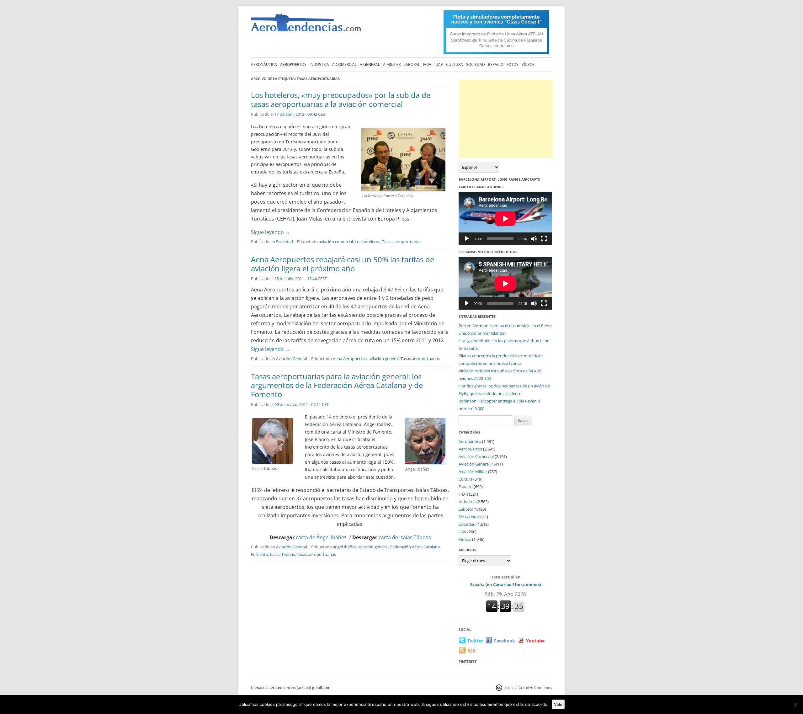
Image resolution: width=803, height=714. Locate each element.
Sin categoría (470, 517)
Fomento (259, 554)
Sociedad (475, 64)
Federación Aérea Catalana (333, 424)
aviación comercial (336, 241)
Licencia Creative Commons (527, 687)
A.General (370, 64)
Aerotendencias (306, 25)
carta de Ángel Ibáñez (321, 537)
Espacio (495, 64)
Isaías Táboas (282, 554)
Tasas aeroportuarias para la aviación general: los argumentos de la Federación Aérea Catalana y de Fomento (337, 385)
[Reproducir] (467, 239)
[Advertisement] (506, 119)
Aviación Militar (473, 471)
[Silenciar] (534, 239)
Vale (558, 704)
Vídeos (528, 64)
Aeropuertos (293, 64)
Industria (319, 64)
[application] (505, 218)
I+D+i (427, 64)
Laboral (412, 64)
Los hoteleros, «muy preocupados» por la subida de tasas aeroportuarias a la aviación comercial (340, 99)
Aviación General (291, 358)
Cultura (454, 64)
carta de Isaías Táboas (405, 537)
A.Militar (392, 64)
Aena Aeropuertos (350, 358)
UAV (439, 64)
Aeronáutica (264, 64)
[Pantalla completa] (544, 239)
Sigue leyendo (270, 232)
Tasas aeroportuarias (401, 241)
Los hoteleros (367, 241)
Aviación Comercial (476, 456)
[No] (795, 704)
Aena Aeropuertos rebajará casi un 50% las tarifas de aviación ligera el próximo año (342, 264)
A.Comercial (344, 64)
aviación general (384, 358)
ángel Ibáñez (344, 547)
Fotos (512, 64)
